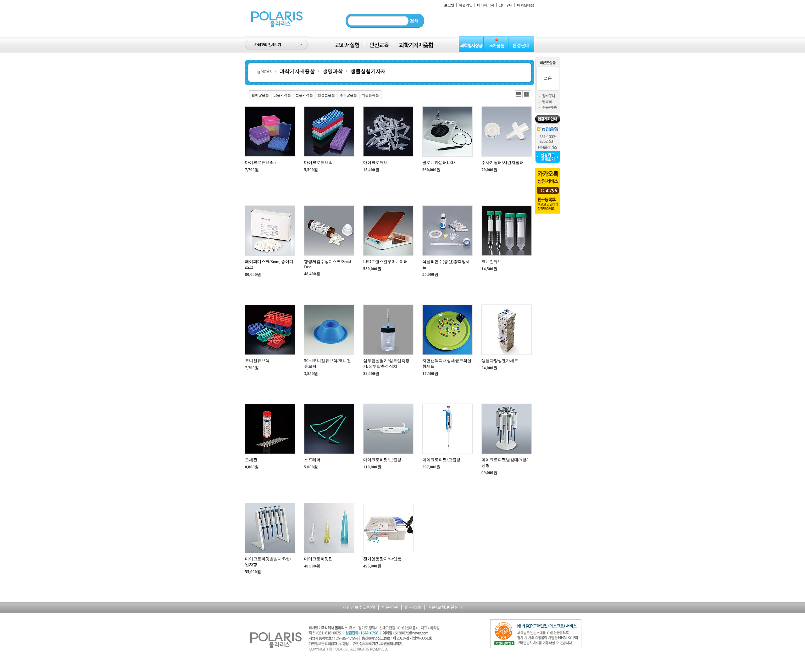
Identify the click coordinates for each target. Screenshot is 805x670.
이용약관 (390, 607)
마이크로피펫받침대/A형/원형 (504, 462)
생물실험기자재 (368, 71)
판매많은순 (260, 95)
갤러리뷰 (526, 94)
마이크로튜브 (375, 162)
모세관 (251, 459)
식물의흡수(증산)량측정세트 (446, 264)
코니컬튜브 (491, 261)
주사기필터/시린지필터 (502, 162)
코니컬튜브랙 (257, 360)
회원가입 (466, 5)
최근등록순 (370, 95)
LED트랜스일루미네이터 (385, 261)
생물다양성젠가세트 (499, 360)
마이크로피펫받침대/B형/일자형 (268, 561)
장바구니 (506, 5)
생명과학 (333, 71)
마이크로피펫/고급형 (441, 459)
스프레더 (312, 459)
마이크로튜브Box (261, 162)
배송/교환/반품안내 (445, 607)
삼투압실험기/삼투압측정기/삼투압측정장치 (386, 363)
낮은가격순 (282, 95)
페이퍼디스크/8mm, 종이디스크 (269, 264)
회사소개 (413, 607)
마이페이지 (485, 5)
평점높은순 (326, 95)
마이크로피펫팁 (318, 558)
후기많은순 (348, 95)
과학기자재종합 (297, 71)
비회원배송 (525, 5)
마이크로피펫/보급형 (382, 459)
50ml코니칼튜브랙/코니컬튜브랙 (327, 363)
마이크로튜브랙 (318, 162)
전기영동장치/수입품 (382, 558)
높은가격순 (304, 95)
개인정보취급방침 (358, 607)
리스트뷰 (519, 94)
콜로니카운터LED (438, 162)
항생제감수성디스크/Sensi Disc (327, 264)
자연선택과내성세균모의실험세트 (446, 363)
